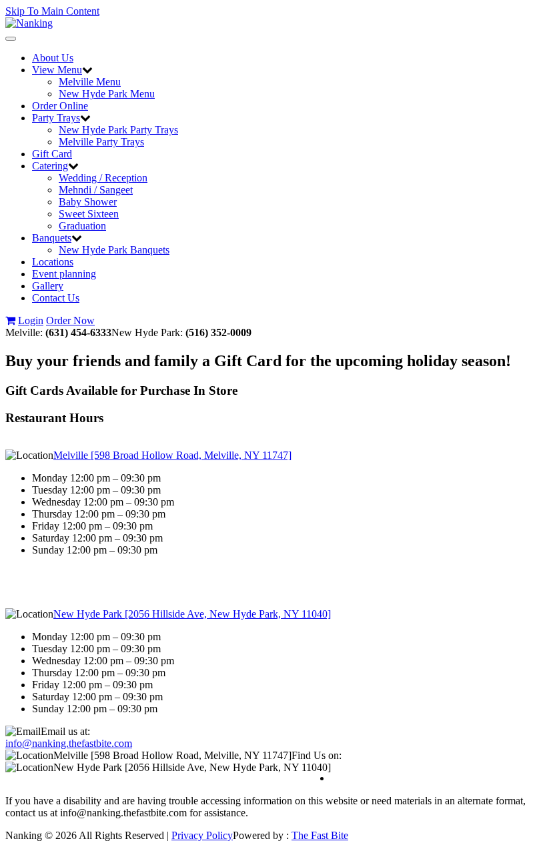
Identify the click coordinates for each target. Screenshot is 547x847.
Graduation (82, 225)
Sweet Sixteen (89, 213)
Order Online (60, 105)
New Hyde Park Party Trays (118, 129)
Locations (52, 261)
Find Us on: (317, 755)
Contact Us (55, 297)
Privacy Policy (202, 835)
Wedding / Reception (103, 177)
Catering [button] (50, 165)
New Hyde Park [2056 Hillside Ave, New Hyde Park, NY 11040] (192, 614)
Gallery (47, 285)
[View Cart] (10, 320)
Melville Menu (90, 81)
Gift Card (52, 153)
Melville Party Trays (101, 141)
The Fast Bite (320, 835)
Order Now (70, 320)
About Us (52, 57)
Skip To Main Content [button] (52, 11)
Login (30, 320)
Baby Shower (88, 201)
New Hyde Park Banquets (114, 249)
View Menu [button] (57, 69)
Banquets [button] (51, 237)
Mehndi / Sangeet (96, 189)
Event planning (64, 273)
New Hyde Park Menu (107, 93)
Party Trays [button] (56, 117)
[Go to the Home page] (29, 23)
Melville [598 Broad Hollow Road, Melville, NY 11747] (172, 455)
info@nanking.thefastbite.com (68, 743)
